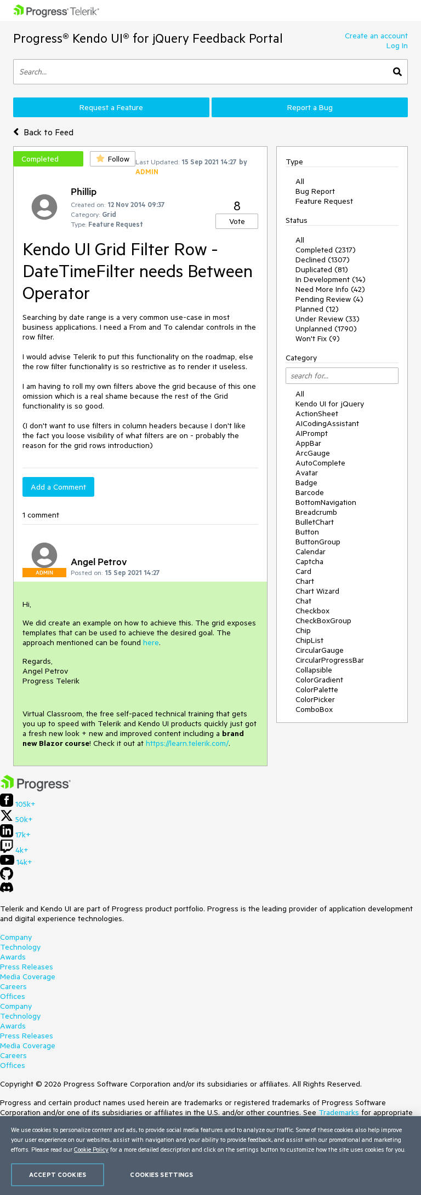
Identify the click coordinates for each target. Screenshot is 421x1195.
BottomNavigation (325, 502)
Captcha (309, 561)
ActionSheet (316, 413)
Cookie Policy (91, 1149)
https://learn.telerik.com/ (187, 743)
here (151, 642)
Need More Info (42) (330, 289)
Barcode (309, 492)
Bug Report (315, 191)
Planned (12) (317, 309)
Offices (12, 996)
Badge (306, 482)
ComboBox (314, 709)
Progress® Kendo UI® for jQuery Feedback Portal (148, 38)
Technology (20, 947)
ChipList (309, 640)
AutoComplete (320, 463)
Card (303, 571)
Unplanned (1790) (326, 329)
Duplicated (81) (321, 269)
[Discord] (6, 890)
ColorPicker (315, 699)
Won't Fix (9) (317, 338)
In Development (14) (330, 279)
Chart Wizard (317, 591)
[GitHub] (6, 877)
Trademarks (338, 1112)
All (299, 181)
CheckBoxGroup (323, 620)
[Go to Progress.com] (35, 789)
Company (16, 937)
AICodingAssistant (327, 423)
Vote (237, 221)
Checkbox (312, 611)
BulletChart (314, 522)
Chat (303, 601)
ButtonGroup (317, 542)
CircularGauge (319, 650)
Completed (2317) (325, 250)
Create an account (376, 36)
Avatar (306, 473)
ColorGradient (319, 680)
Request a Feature (111, 107)
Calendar (310, 551)
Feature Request (324, 201)
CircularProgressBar (329, 660)
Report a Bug (310, 107)
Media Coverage (27, 976)
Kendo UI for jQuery (329, 404)
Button (307, 532)
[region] (210, 1155)
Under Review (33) (327, 319)
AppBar (308, 443)
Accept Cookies (57, 1174)
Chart (304, 581)
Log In (397, 45)
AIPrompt (311, 433)
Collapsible (313, 670)
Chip (303, 630)
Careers (13, 986)
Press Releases (26, 967)
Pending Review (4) (329, 299)
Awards (13, 957)
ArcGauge (312, 453)
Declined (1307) (322, 260)
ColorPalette (316, 689)
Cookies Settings (161, 1174)
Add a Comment (58, 487)
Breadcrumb (316, 512)
